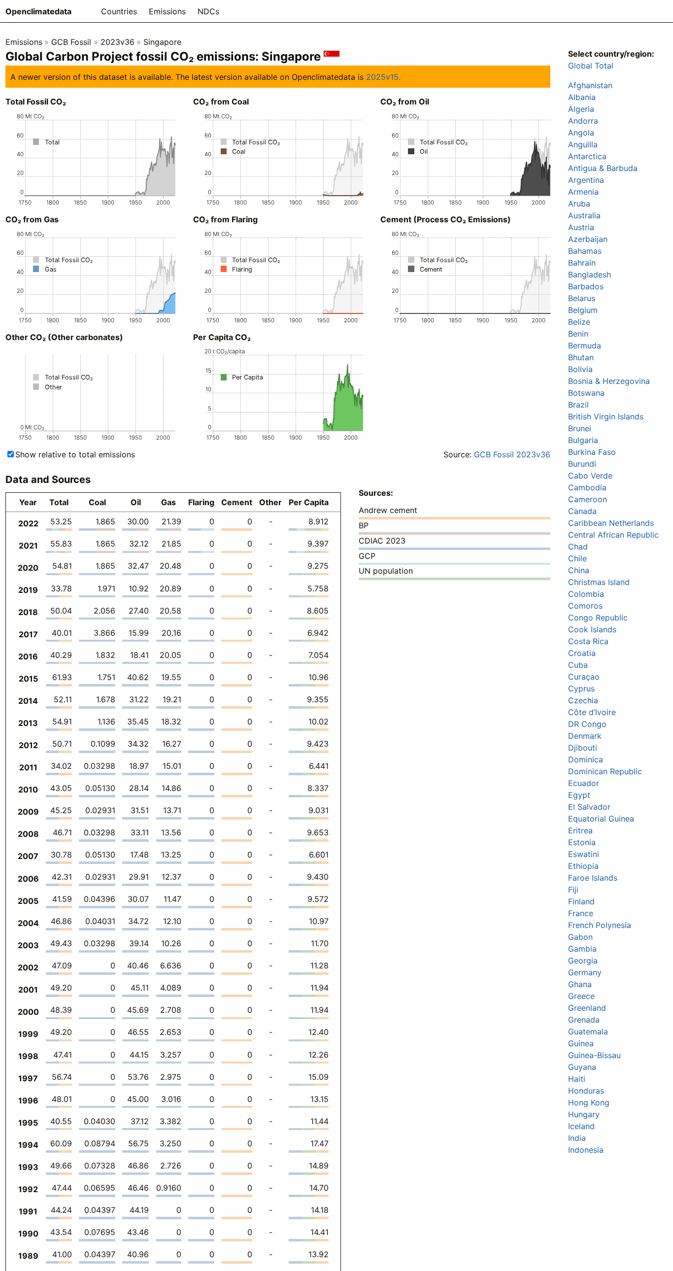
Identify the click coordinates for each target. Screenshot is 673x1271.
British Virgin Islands (605, 416)
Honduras (586, 1091)
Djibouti (582, 748)
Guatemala (588, 1031)
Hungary (584, 1114)
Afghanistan (590, 85)
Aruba (579, 203)
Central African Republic (613, 535)
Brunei (579, 428)
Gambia (582, 949)
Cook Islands (592, 629)
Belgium (583, 310)
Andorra (583, 121)
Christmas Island (599, 582)
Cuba (578, 665)
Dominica (585, 759)
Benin (578, 334)
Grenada (584, 1020)
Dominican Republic (605, 771)
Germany (585, 972)
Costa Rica (588, 641)
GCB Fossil (71, 42)
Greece (581, 996)
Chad (578, 546)
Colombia (586, 594)
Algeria (581, 109)
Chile (577, 558)
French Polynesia (599, 925)
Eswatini (583, 854)
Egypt (579, 795)
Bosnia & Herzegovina (609, 381)
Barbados (586, 286)
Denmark (585, 736)
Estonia (582, 842)
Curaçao (584, 677)
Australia (584, 215)
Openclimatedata (38, 11)
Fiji (573, 889)
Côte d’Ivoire (592, 712)
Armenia (583, 192)
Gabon (580, 937)
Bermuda (584, 345)
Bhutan (581, 357)
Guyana (582, 1067)
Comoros (585, 606)
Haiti (576, 1079)
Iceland (581, 1126)
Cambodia (587, 487)
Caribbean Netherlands (611, 523)
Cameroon (587, 499)
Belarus (581, 298)
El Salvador (589, 807)
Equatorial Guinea (601, 819)
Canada (582, 511)
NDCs (208, 11)
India (577, 1138)
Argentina (586, 180)
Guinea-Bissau (594, 1055)
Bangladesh (589, 274)
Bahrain (582, 263)
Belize (579, 322)
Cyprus (581, 688)
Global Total (590, 65)
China (578, 570)
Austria (581, 227)
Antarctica (587, 156)
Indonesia (586, 1150)
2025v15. (383, 77)
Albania (582, 97)
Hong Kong (588, 1102)
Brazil (578, 405)
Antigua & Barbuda (603, 168)
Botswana (586, 393)
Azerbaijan (587, 239)
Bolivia (580, 369)
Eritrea (580, 830)
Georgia (583, 960)
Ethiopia (583, 866)
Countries (119, 11)
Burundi (582, 464)
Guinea (581, 1043)
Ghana (580, 984)
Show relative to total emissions (75, 454)
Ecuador (583, 783)
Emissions (167, 11)
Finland (581, 901)
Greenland (587, 1008)
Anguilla (583, 144)
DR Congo (587, 724)
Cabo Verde (590, 476)
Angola (581, 132)
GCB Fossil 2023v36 (512, 454)
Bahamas (585, 251)
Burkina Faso (592, 452)
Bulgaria (583, 440)
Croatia (582, 653)
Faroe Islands (592, 878)
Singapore (162, 42)
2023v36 (118, 42)
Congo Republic (598, 617)
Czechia (583, 700)
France (580, 913)
